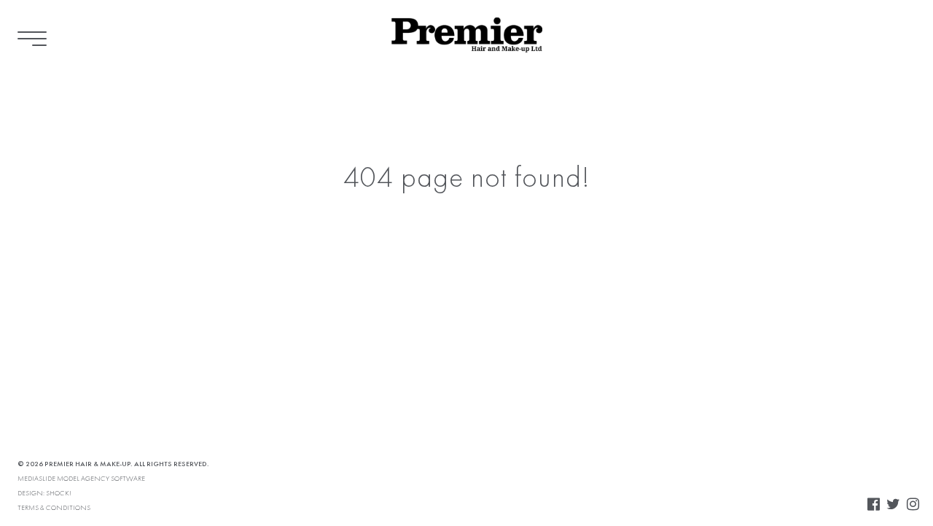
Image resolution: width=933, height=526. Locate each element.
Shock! (58, 493)
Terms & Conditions (53, 507)
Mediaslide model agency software (81, 478)
